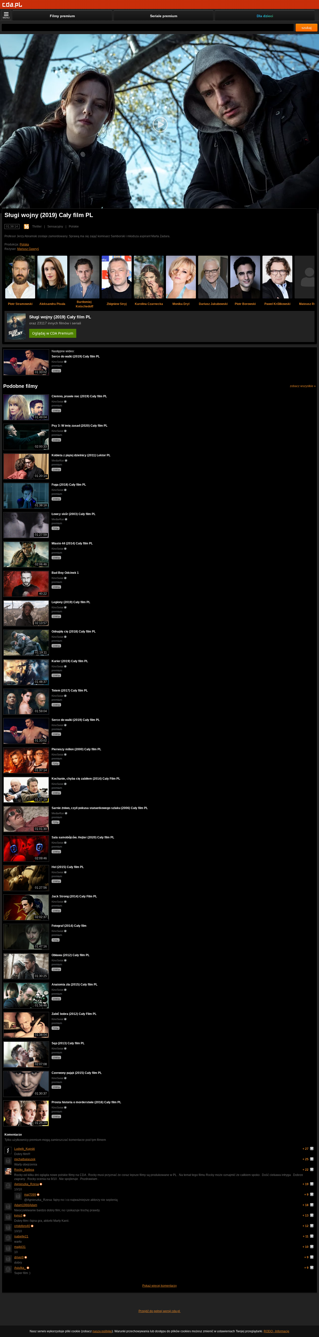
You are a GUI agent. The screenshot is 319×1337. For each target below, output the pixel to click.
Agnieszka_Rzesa (26, 1184)
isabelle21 (21, 1236)
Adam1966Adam (25, 1205)
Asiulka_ (20, 1268)
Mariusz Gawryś (28, 249)
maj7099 (30, 1194)
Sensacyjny (55, 226)
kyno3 (18, 1215)
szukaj (307, 28)
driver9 (19, 1257)
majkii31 (20, 1247)
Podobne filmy (20, 386)
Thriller (37, 226)
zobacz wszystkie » (303, 386)
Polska (24, 244)
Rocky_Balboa (24, 1169)
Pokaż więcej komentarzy (159, 1285)
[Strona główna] (12, 5)
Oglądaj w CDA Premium (52, 333)
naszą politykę (102, 1331)
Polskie (74, 226)
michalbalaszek (24, 1159)
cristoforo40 (22, 1226)
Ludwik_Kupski (24, 1149)
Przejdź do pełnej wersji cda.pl (160, 1311)
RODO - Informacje (276, 1331)
